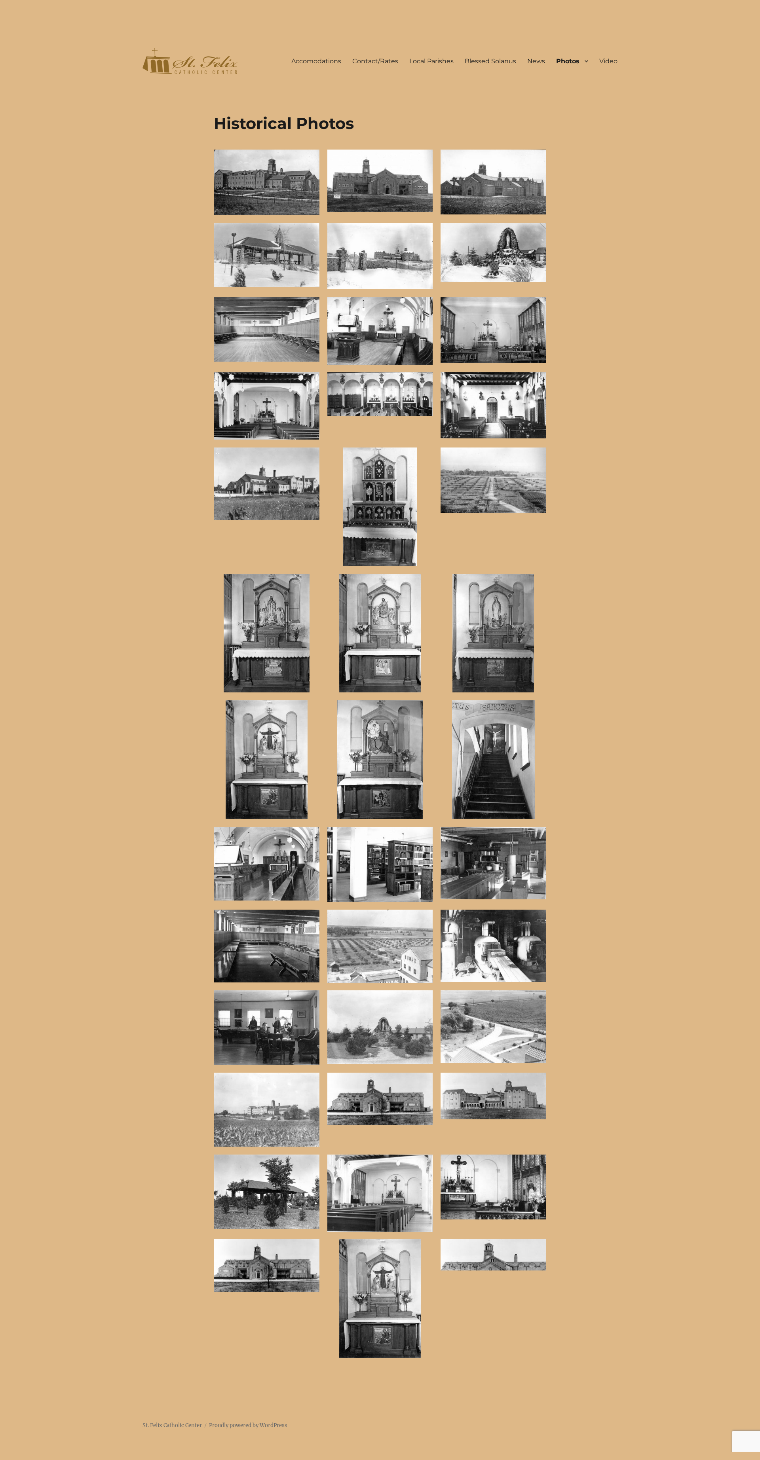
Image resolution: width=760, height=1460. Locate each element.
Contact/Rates (375, 61)
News (536, 61)
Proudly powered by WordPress (248, 1425)
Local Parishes (431, 61)
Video (608, 61)
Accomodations (316, 61)
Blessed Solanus (490, 61)
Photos (568, 61)
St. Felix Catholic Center (172, 1425)
